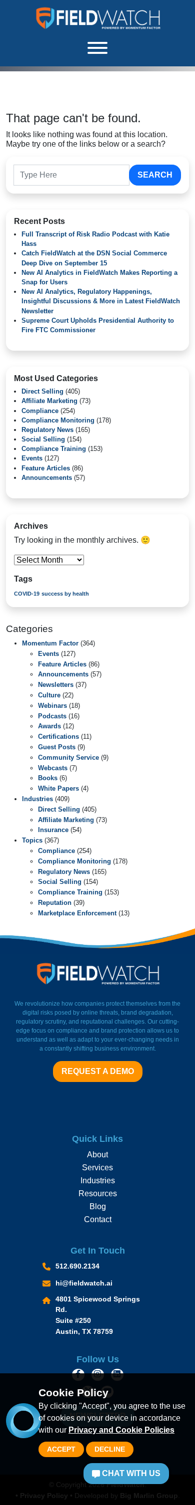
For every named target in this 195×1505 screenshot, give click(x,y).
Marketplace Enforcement (77, 913)
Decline (109, 1449)
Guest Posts (57, 747)
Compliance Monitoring (58, 420)
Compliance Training (54, 448)
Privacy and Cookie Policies (121, 1430)
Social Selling (43, 439)
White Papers (58, 788)
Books (48, 778)
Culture (49, 695)
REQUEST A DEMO (98, 1071)
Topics (32, 840)
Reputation (55, 902)
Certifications (58, 736)
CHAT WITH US (130, 1473)
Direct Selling (43, 391)
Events (32, 458)
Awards (49, 726)
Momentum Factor (50, 643)
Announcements (47, 477)
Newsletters (56, 684)
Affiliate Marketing (50, 401)
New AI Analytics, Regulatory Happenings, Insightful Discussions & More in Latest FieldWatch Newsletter (101, 301)
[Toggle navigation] (97, 51)
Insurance (53, 830)
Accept (61, 1449)
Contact (98, 1219)
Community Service (68, 757)
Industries (37, 799)
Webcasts (53, 768)
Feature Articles (46, 468)
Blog (98, 1206)
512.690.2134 (78, 1266)
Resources (97, 1193)
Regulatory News (48, 429)
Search (155, 175)
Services (97, 1167)
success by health (65, 594)
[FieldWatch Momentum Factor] (97, 17)
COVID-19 (27, 594)
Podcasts (52, 716)
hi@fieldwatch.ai (84, 1283)
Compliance (40, 411)
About (97, 1154)
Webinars (52, 705)
